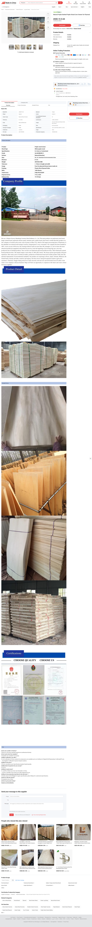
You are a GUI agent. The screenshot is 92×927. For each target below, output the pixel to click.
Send (12, 814)
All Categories (6, 7)
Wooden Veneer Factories (32, 906)
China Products (19, 917)
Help (67, 7)
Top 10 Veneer (26, 910)
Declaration (60, 921)
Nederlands (48, 918)
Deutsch (43, 918)
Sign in (89, 3)
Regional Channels (62, 917)
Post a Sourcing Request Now (39, 814)
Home (2, 9)
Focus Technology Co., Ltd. (37, 921)
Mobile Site (75, 917)
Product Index (69, 917)
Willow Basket (71, 885)
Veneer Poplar (17, 910)
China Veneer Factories (7, 906)
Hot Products (13, 917)
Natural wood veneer (72, 883)
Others (2, 887)
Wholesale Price (48, 917)
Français (28, 918)
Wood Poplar (77, 906)
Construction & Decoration (10, 9)
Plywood (24, 900)
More (2, 912)
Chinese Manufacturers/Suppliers (30, 917)
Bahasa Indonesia (83, 918)
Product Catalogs (20, 880)
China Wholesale (40, 917)
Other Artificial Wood (6, 900)
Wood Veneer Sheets (33, 900)
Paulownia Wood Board (29, 883)
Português (23, 918)
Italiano (39, 918)
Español (18, 918)
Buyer (60, 7)
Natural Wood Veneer (35, 9)
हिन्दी (64, 918)
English (14, 918)
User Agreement (53, 921)
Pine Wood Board (5, 883)
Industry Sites (54, 917)
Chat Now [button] (82, 25)
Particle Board (17, 900)
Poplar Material (56, 906)
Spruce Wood (4, 885)
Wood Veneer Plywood (67, 906)
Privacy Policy (66, 921)
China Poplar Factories (45, 906)
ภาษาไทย (68, 918)
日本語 (61, 918)
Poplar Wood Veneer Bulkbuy (47, 910)
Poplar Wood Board (28, 885)
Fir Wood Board (49, 885)
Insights (80, 917)
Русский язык (34, 918)
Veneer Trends (35, 910)
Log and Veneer (27, 9)
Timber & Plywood (19, 9)
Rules (90, 7)
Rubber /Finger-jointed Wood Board (53, 883)
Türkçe (72, 918)
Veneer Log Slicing (44, 900)
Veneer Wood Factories (20, 906)
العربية (53, 918)
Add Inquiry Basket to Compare (26, 52)
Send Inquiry (62, 25)
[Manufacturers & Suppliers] (8, 2)
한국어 (57, 918)
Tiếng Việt (77, 918)
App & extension (74, 7)
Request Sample (77, 28)
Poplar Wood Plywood (7, 910)
